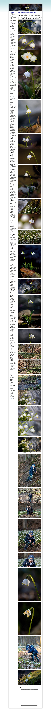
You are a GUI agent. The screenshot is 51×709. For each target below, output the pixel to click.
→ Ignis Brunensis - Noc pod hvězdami (13, 251)
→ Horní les (11, 167)
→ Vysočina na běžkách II (12, 155)
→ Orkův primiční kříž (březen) (12, 150)
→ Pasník (11, 211)
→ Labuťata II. (12, 307)
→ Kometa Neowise (13, 180)
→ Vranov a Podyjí (13, 322)
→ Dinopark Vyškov (13, 192)
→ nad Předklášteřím (13, 177)
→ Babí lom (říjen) (12, 107)
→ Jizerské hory (12, 303)
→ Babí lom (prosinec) (11, 168)
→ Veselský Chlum (13, 207)
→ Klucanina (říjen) (13, 131)
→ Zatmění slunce (12, 14)
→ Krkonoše (12, 269)
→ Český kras (12, 235)
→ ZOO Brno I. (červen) (12, 349)
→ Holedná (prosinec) (13, 166)
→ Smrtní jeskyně (12, 100)
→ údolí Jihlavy (12, 21)
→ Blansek (11, 198)
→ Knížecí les (12, 236)
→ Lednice (11, 304)
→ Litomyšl (11, 380)
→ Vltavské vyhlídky (13, 321)
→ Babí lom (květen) (13, 136)
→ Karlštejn (11, 389)
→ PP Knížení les (12, 259)
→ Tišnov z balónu (12, 230)
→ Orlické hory (12, 121)
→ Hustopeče (12, 79)
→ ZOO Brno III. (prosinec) (12, 343)
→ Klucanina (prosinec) (12, 104)
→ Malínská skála (12, 287)
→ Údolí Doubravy (12, 174)
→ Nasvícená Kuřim (13, 49)
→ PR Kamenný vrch (13, 328)
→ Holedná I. (12, 68)
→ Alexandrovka (12, 205)
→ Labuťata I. (12, 308)
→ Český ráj (12, 195)
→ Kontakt (11, 397)
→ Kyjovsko (12, 375)
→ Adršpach (12, 253)
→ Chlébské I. (12, 151)
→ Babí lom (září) (12, 46)
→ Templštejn (12, 196)
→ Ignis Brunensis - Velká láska (13, 93)
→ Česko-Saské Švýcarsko (12, 324)
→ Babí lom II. (12, 64)
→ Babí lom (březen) (13, 153)
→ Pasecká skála (12, 30)
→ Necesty (11, 394)
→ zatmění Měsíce (13, 300)
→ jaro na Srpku (12, 255)
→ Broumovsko (12, 53)
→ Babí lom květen (13, 270)
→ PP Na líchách (12, 191)
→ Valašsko (12, 290)
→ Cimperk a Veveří (13, 15)
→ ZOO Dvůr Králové (13, 108)
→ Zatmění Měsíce (13, 239)
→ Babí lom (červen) (13, 188)
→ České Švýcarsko (13, 288)
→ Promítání (12, 396)
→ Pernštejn (12, 16)
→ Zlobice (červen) (13, 17)
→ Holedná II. (12, 65)
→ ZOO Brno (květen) (13, 254)
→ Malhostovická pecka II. (12, 218)
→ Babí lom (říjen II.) (13, 106)
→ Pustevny (12, 26)
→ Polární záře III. (12, 70)
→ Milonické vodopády (12, 160)
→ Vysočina (12, 18)
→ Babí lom (11, 81)
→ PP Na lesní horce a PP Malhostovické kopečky (13, 23)
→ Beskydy (11, 285)
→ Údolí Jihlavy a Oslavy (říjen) (12, 175)
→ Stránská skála (12, 148)
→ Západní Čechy (12, 361)
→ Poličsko (11, 231)
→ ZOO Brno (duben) (13, 256)
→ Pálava (11, 273)
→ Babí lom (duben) (13, 141)
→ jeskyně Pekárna (13, 27)
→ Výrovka (11, 212)
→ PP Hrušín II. (12, 152)
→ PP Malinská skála (13, 215)
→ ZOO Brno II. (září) (13, 345)
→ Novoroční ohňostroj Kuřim (12, 292)
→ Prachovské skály (13, 35)
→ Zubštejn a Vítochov (12, 210)
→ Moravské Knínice (13, 201)
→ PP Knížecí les (12, 54)
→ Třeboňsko (12, 133)
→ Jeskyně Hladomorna (11, 156)
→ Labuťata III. (12, 306)
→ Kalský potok (12, 161)
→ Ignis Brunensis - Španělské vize (13, 353)
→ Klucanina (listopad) (12, 105)
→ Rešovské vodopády (12, 111)
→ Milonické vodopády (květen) (12, 193)
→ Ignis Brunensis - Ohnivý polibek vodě (13, 94)
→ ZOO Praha (12, 72)
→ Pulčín (11, 25)
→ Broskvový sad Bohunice (12, 209)
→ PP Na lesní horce (13, 57)
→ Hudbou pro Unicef (13, 350)
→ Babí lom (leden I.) (13, 164)
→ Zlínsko (11, 117)
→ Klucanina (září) (12, 109)
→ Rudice (11, 374)
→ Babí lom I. (12, 88)
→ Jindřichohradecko (13, 336)
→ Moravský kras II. (13, 84)
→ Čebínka (11, 326)
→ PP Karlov (12, 330)
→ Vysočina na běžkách (12, 60)
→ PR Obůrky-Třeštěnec (12, 75)
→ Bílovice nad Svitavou (12, 40)
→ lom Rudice (12, 63)
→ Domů (11, 392)
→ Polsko (11, 31)
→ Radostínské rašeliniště (12, 33)
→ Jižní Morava (12, 390)
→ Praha (11, 114)
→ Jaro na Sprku (12, 115)
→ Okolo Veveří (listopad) (12, 172)
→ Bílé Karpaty (12, 272)
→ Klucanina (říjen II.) (13, 129)
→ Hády (11, 58)
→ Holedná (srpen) (12, 132)
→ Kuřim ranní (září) (13, 45)
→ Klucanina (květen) (13, 134)
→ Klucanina (12, 67)
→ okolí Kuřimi (12, 265)
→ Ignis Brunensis (12, 268)
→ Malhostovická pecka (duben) (12, 140)
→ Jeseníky (12, 245)
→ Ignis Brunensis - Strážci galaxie (13, 48)
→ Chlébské (12, 80)
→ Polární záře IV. (12, 69)
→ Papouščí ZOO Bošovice (12, 91)
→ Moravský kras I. (13, 85)
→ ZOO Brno (12, 89)
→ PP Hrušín (12, 329)
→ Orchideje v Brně (13, 277)
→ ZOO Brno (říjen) (13, 244)
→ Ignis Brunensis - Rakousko (13, 71)
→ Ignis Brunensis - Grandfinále (13, 369)
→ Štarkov (11, 189)
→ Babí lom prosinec (13, 281)
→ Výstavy (11, 395)
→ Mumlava (12, 34)
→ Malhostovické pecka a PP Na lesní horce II (13, 146)
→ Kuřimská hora (12, 139)
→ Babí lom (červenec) (11, 113)
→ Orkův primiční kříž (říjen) (12, 130)
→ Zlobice (11, 227)
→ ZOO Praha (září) (13, 90)
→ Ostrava (11, 32)
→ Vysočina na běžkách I (12, 159)
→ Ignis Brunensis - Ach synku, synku (13, 249)
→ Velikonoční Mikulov (12, 260)
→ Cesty (11, 393)
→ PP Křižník (12, 200)
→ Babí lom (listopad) (13, 224)
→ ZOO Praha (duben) (12, 97)
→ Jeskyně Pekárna (13, 157)
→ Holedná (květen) (13, 135)
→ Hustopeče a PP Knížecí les (13, 327)
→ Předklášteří (12, 24)
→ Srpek (11, 283)
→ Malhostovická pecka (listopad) (12, 362)
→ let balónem (12, 364)
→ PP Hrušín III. (12, 143)
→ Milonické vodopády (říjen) (12, 178)
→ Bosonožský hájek (13, 19)
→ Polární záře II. (12, 76)
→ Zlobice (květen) (13, 20)
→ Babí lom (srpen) (13, 320)
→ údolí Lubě (12, 179)
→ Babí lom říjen (12, 264)
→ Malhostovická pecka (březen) (12, 340)
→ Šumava (11, 302)
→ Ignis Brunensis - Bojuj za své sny (13, 234)
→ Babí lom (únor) (12, 331)
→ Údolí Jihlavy (12, 128)
